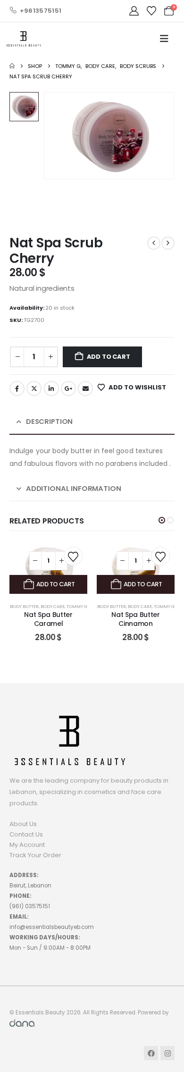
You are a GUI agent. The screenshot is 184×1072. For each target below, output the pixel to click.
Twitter (34, 388)
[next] (168, 243)
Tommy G (77, 606)
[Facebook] (151, 1053)
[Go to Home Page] (12, 66)
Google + (68, 388)
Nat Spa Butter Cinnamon (135, 619)
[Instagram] (167, 1053)
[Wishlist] (151, 11)
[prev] (153, 243)
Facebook (17, 388)
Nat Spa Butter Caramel (48, 619)
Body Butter (24, 606)
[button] (162, 520)
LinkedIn (51, 388)
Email (85, 388)
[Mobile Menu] (164, 39)
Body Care (53, 606)
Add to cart (108, 356)
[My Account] (134, 11)
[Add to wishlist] (73, 556)
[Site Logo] (23, 39)
